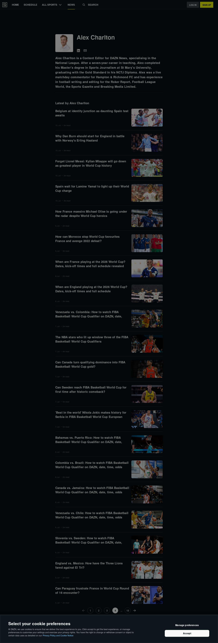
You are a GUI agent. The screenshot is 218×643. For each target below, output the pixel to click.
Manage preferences (187, 625)
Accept (187, 633)
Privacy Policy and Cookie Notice (58, 635)
